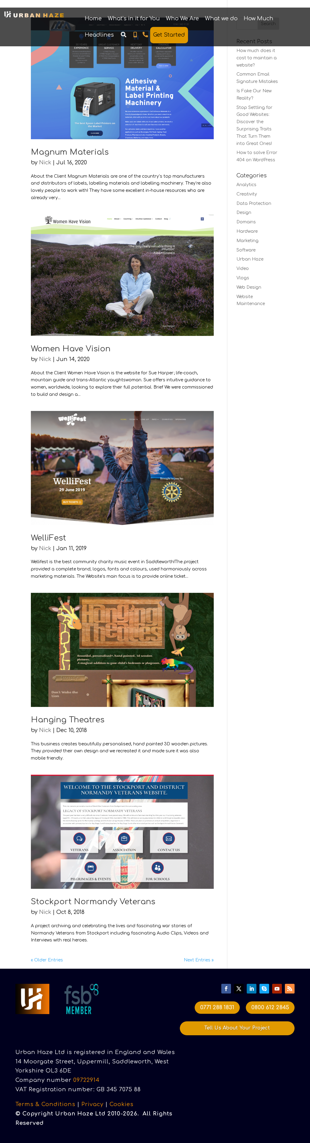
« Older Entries (47, 960)
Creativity (246, 194)
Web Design (248, 287)
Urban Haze (249, 259)
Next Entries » (199, 960)
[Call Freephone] (145, 35)
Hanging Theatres (67, 719)
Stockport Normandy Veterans (93, 901)
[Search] (123, 35)
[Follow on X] (239, 989)
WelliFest (48, 538)
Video (242, 268)
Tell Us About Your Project (237, 1028)
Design (243, 212)
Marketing (247, 240)
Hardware (247, 231)
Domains (246, 222)
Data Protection (253, 203)
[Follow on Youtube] (277, 989)
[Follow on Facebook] (226, 989)
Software (246, 250)
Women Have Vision (70, 348)
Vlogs (242, 278)
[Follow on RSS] (290, 989)
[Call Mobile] (135, 35)
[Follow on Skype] (264, 989)
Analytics (246, 184)
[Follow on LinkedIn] (251, 989)
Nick (45, 162)
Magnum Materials (70, 152)
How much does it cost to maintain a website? (256, 57)
